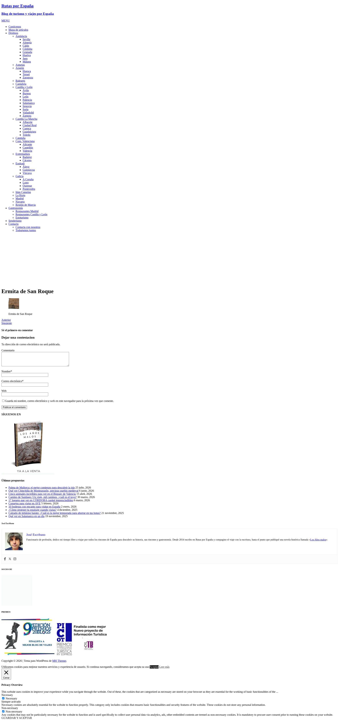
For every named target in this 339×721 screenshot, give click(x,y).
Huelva (27, 55)
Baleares (20, 80)
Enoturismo (22, 217)
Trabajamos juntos (26, 230)
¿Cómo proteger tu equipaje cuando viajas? (32, 509)
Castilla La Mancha (26, 118)
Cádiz (26, 45)
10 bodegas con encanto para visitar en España (34, 506)
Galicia (19, 176)
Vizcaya (27, 173)
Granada (27, 52)
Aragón (20, 67)
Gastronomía (15, 208)
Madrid (20, 198)
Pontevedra (29, 188)
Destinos (13, 32)
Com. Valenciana (25, 141)
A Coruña (28, 179)
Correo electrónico (11, 381)
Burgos (27, 93)
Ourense (27, 185)
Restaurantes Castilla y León (31, 214)
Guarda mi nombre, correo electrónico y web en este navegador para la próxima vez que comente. (59, 400)
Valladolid (28, 112)
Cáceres (27, 160)
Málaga (27, 61)
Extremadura (23, 153)
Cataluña (20, 137)
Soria (25, 109)
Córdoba (27, 48)
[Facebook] (5, 559)
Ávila (26, 90)
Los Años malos (318, 539)
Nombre (6, 371)
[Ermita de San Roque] (13, 307)
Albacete (27, 122)
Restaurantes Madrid (27, 211)
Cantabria (21, 83)
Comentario (7, 350)
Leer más (164, 666)
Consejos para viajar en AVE (24, 503)
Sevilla (26, 39)
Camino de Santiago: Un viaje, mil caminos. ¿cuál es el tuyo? (42, 497)
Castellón (28, 147)
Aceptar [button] (154, 666)
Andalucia (21, 36)
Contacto (13, 223)
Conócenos (14, 26)
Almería (27, 42)
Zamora (27, 115)
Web (4, 390)
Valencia (27, 150)
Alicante (27, 144)
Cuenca (27, 128)
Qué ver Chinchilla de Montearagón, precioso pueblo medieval (43, 490)
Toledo (26, 134)
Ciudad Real (30, 125)
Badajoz (27, 157)
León (25, 96)
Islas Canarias (23, 192)
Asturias (20, 64)
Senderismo (15, 220)
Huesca (27, 71)
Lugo (26, 182)
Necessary (11, 698)
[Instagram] (14, 559)
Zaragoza (28, 77)
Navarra (20, 201)
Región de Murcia (26, 204)
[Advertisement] (169, 259)
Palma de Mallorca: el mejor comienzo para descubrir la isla (41, 487)
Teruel (26, 74)
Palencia (27, 99)
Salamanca (29, 102)
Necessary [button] (7, 694)
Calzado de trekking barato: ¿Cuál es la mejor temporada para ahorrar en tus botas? (54, 512)
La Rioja (20, 195)
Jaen (25, 58)
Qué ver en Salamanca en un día (26, 516)
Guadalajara (29, 131)
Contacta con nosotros (28, 227)
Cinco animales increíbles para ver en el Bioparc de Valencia (42, 493)
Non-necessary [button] (9, 708)
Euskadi (20, 163)
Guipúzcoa (29, 169)
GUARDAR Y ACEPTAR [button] (16, 717)
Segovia (27, 106)
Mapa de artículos (18, 29)
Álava (26, 166)
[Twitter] (9, 559)
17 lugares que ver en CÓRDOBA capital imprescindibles (40, 500)
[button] (5, 20)
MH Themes (59, 660)
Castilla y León (24, 87)
